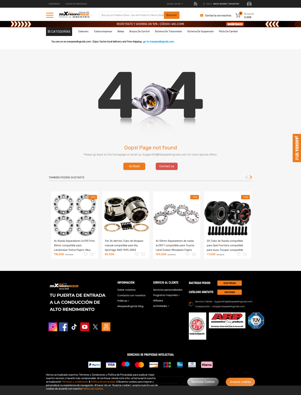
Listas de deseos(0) (76, 4)
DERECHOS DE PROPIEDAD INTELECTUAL (150, 355)
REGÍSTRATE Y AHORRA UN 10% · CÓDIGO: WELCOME (150, 24)
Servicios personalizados (167, 289)
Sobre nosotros (126, 289)
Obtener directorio (229, 292)
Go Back (134, 166)
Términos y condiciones (75, 381)
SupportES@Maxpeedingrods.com (233, 301)
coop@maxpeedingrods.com (228, 306)
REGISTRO (234, 4)
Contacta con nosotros (218, 15)
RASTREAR (229, 283)
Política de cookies (92, 388)
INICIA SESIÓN (220, 4)
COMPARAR (54, 4)
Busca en (172, 15)
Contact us (166, 166)
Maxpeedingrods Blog (130, 306)
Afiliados (158, 300)
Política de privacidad (103, 381)
